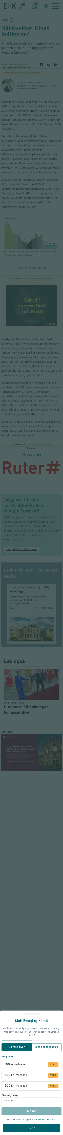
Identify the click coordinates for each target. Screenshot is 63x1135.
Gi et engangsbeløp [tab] (46, 1047)
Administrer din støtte (44, 1119)
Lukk (31, 1128)
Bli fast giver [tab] (17, 1047)
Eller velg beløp (10, 1095)
